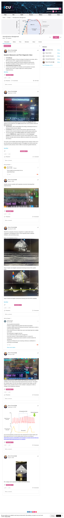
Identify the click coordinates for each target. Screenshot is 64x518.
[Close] (62, 516)
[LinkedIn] (27, 512)
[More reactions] (9, 78)
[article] (21, 68)
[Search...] (60, 9)
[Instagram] (34, 512)
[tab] (7, 46)
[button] (53, 11)
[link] (6, 41)
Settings (52, 515)
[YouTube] (33, 512)
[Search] (50, 37)
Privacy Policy (7, 516)
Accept (58, 515)
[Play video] (21, 471)
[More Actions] (38, 167)
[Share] (38, 50)
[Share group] (60, 37)
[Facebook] (29, 512)
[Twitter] (31, 512)
